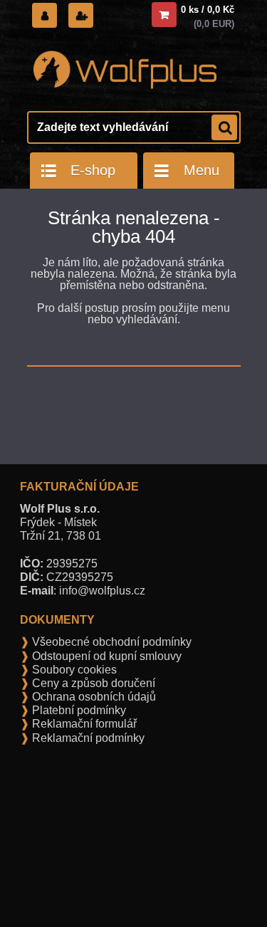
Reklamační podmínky (87, 738)
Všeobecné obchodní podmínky (110, 642)
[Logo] (125, 69)
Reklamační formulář (83, 724)
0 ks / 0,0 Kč (207, 9)
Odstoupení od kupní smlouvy (105, 656)
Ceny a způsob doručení (92, 683)
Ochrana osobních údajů (92, 697)
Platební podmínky (77, 710)
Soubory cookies (73, 670)
